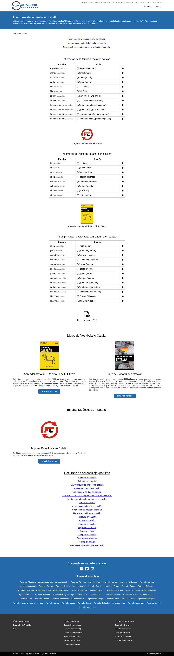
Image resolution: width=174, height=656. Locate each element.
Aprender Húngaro (61, 594)
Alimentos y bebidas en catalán (87, 513)
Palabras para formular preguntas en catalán (87, 499)
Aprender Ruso (36, 603)
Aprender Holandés (43, 594)
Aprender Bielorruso (129, 582)
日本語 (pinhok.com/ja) (72, 644)
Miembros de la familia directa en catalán (87, 39)
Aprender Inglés (96, 594)
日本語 (123, 2)
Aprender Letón (25, 599)
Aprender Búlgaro (147, 582)
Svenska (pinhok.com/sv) (123, 629)
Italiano (117, 2)
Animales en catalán (87, 481)
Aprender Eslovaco (146, 586)
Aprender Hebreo (149, 590)
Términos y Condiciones (21, 621)
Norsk (154, 2)
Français (97, 2)
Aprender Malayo (78, 599)
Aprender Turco (118, 603)
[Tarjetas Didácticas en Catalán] (49, 443)
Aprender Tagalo (84, 603)
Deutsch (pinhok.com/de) (72, 625)
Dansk (148, 2)
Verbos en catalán (87, 503)
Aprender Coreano (95, 586)
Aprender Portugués (146, 599)
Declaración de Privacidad (22, 625)
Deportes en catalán (87, 524)
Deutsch (90, 2)
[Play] (123, 68)
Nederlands (129, 2)
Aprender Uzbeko (154, 603)
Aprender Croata (112, 586)
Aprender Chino (78, 586)
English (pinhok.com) (71, 621)
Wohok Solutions (49, 654)
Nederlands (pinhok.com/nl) (124, 621)
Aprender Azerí (95, 582)
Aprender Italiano (130, 594)
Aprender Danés (128, 586)
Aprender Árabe (61, 582)
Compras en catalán (87, 535)
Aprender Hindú (25, 594)
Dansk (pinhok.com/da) (123, 633)
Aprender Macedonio (60, 599)
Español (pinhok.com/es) (72, 636)
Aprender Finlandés (61, 590)
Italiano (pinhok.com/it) (72, 640)
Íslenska (159, 2)
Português (104, 2)
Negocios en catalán (87, 528)
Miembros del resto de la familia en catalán (87, 43)
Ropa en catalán (87, 531)
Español (111, 2)
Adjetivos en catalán (87, 517)
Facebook (151, 654)
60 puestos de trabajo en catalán (87, 510)
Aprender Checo (63, 586)
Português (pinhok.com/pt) (73, 633)
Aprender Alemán (45, 582)
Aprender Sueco (68, 603)
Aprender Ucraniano (136, 603)
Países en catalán (87, 520)
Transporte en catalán (87, 538)
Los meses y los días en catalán (87, 492)
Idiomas (147, 7)
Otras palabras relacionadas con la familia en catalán (87, 47)
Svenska (142, 2)
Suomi (136, 2)
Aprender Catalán (20, 33)
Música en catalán (87, 542)
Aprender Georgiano (114, 590)
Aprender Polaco (128, 599)
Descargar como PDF (87, 320)
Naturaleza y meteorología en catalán (87, 545)
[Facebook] (81, 569)
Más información (49, 391)
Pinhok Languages (26, 654)
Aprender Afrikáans (28, 582)
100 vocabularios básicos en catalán (87, 485)
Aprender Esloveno (26, 590)
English (84, 2)
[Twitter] (87, 569)
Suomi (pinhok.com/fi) (122, 625)
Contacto (158, 7)
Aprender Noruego (95, 599)
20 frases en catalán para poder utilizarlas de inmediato (87, 495)
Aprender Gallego (96, 590)
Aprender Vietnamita (87, 607)
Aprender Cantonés (28, 586)
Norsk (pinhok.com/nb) (123, 636)
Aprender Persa (112, 599)
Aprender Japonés (147, 594)
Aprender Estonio (43, 590)
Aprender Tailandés (102, 603)
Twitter (158, 654)
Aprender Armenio (78, 582)
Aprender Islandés (113, 594)
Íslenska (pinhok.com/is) (123, 640)
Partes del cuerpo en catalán (87, 488)
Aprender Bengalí (111, 582)
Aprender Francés (79, 590)
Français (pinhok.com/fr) (72, 629)
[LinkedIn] (92, 569)
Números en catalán (87, 478)
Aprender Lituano (42, 599)
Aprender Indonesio (79, 594)
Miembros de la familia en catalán (87, 506)
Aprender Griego (133, 590)
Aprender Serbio (52, 603)
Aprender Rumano (20, 603)
